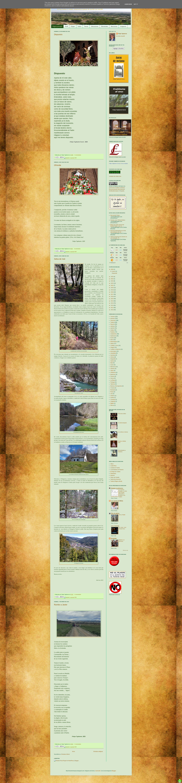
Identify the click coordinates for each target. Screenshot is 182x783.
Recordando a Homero (122, 451)
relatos (112, 330)
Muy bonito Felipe (115, 215)
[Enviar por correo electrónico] (56, 157)
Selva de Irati (59, 259)
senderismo (113, 334)
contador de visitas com (115, 176)
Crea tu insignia (124, 163)
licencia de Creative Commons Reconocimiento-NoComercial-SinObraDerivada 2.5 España (117, 189)
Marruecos (113, 366)
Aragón (112, 347)
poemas (112, 318)
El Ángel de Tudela (115, 471)
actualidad (113, 353)
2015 (112, 298)
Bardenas (112, 374)
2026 (112, 269)
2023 (112, 281)
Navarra (112, 324)
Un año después (122, 422)
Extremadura (113, 341)
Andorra (112, 395)
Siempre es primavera (117, 488)
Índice (79, 26)
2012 (112, 305)
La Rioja (112, 380)
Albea (111, 464)
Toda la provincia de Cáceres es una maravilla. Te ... (118, 237)
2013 (112, 303)
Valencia (112, 384)
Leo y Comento (115, 526)
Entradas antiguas (98, 751)
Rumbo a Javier (60, 605)
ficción (112, 337)
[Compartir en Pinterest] (63, 157)
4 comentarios (77, 248)
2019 (112, 290)
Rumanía (112, 390)
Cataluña (112, 401)
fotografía (112, 359)
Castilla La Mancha (115, 349)
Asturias (112, 368)
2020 (112, 287)
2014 (112, 301)
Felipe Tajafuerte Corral (114, 163)
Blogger (114, 770)
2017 (112, 294)
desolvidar (114, 538)
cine (111, 393)
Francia (112, 376)
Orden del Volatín (114, 477)
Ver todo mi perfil (120, 36)
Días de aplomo (115, 513)
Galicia (112, 361)
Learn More (128, 4)
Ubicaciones (94, 26)
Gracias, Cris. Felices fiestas (117, 220)
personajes (113, 351)
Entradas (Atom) (65, 754)
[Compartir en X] (59, 157)
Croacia (112, 388)
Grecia (112, 378)
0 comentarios (78, 155)
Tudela (112, 322)
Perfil (66, 26)
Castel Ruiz (113, 465)
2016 (112, 296)
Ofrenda (57, 165)
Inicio (73, 751)
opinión (112, 328)
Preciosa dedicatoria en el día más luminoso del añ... (118, 231)
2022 (112, 283)
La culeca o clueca (123, 432)
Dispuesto (58, 34)
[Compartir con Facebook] (61, 157)
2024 (112, 278)
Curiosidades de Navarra (116, 469)
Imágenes (123, 26)
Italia (111, 362)
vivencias (112, 320)
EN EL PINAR (122, 514)
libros (111, 339)
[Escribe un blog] (57, 157)
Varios (112, 370)
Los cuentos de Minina (117, 501)
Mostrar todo (125, 550)
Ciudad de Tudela (115, 467)
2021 (112, 285)
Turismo (112, 316)
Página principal (57, 26)
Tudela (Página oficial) (116, 481)
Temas (86, 26)
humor (112, 364)
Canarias (112, 399)
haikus (112, 343)
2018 (112, 292)
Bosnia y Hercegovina (116, 386)
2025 (112, 276)
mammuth (97, 770)
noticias (112, 326)
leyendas (112, 355)
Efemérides (104, 26)
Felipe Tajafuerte (122, 33)
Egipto (112, 403)
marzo (114, 271)
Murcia (112, 405)
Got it (136, 4)
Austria (112, 397)
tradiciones (113, 336)
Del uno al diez (122, 413)
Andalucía (113, 372)
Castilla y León (114, 345)
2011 (112, 307)
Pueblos (112, 332)
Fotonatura (113, 473)
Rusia (111, 391)
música (112, 357)
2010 (112, 309)
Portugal (112, 382)
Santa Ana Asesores (115, 479)
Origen (73, 26)
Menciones (114, 26)
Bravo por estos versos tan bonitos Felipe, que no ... (117, 225)
